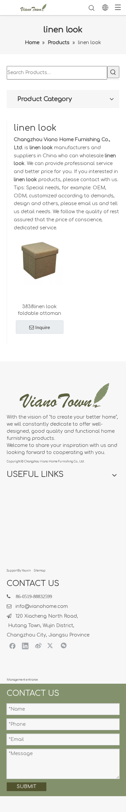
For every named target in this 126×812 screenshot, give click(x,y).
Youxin (26, 570)
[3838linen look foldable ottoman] (39, 260)
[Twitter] (50, 645)
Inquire (42, 327)
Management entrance (22, 679)
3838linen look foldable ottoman (39, 310)
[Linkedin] (25, 645)
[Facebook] (12, 645)
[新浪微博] (38, 645)
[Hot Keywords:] (113, 72)
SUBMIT (26, 786)
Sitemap (39, 570)
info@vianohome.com (41, 606)
